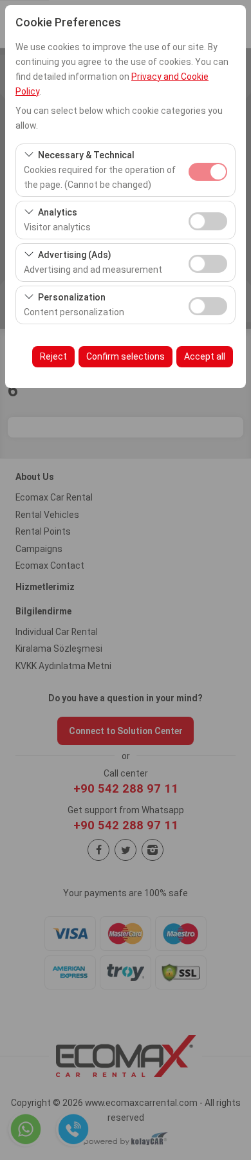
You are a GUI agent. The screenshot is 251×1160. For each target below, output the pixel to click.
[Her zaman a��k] (208, 170)
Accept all (204, 356)
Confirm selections (125, 356)
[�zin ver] (208, 219)
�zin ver (208, 221)
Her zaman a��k (208, 172)
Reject (53, 356)
